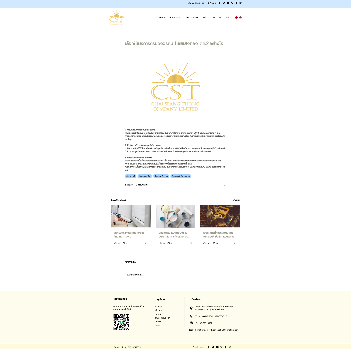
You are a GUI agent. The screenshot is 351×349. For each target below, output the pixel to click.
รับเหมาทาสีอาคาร (161, 176)
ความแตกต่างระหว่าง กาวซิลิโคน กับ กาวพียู (129, 235)
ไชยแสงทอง (120, 299)
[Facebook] (219, 3)
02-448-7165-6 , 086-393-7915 (213, 316)
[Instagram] (240, 3)
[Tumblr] (236, 3)
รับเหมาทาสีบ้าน (144, 176)
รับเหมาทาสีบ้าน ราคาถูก (181, 176)
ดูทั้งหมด (236, 200)
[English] (240, 17)
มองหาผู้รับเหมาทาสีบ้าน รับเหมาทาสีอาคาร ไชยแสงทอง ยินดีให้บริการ (173, 235)
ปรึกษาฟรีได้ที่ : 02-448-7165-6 (202, 3)
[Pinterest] (232, 3)
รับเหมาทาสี (130, 176)
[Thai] (236, 17)
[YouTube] (228, 3)
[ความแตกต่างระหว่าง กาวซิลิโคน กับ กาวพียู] (131, 216)
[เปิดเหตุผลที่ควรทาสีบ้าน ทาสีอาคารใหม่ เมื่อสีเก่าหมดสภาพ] (220, 216)
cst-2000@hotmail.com (228, 329)
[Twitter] (223, 3)
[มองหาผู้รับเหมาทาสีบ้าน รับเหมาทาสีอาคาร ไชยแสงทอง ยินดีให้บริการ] (176, 216)
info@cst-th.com (209, 329)
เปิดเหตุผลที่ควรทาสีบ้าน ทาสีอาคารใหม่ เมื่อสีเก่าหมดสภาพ (218, 235)
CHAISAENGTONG (134, 347)
